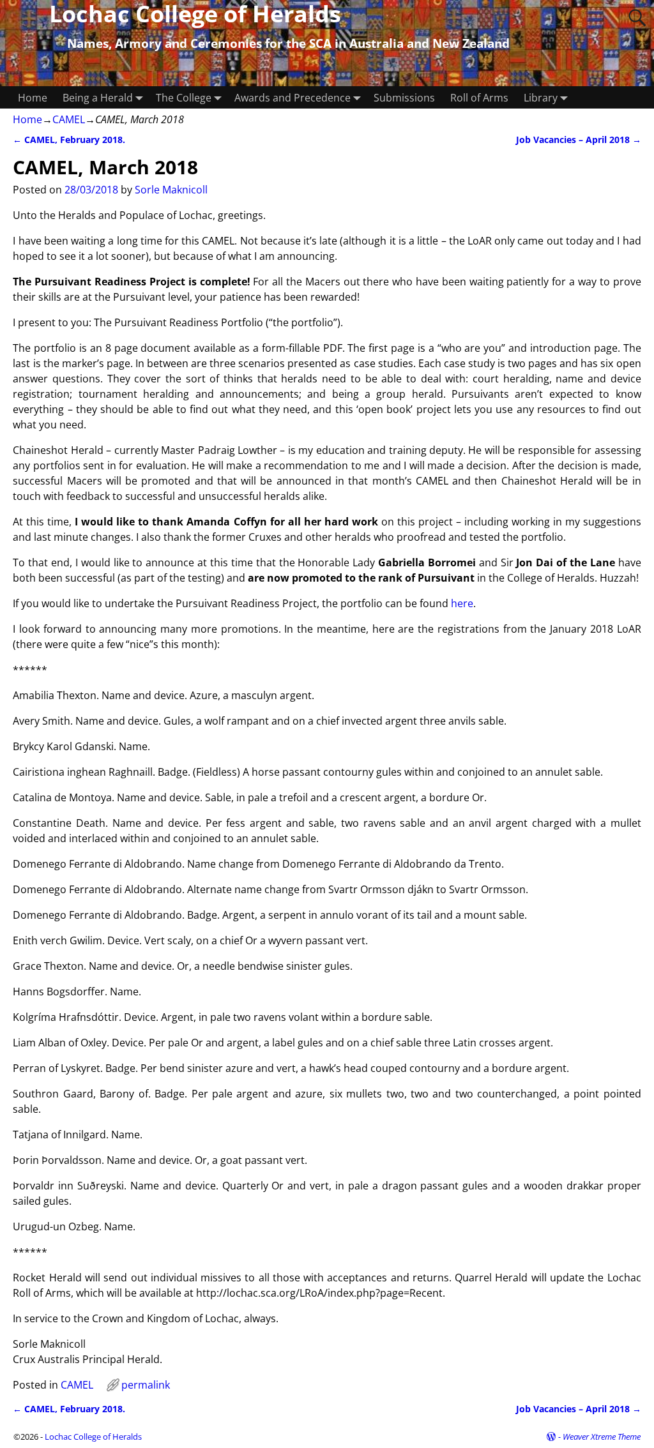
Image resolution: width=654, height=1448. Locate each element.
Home (32, 98)
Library (541, 98)
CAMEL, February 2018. (69, 139)
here (462, 603)
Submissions (404, 98)
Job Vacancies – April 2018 (578, 139)
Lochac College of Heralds (93, 1436)
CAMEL (68, 119)
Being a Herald (98, 98)
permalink (145, 1385)
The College (183, 98)
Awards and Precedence (292, 98)
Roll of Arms (479, 98)
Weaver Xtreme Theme (602, 1436)
